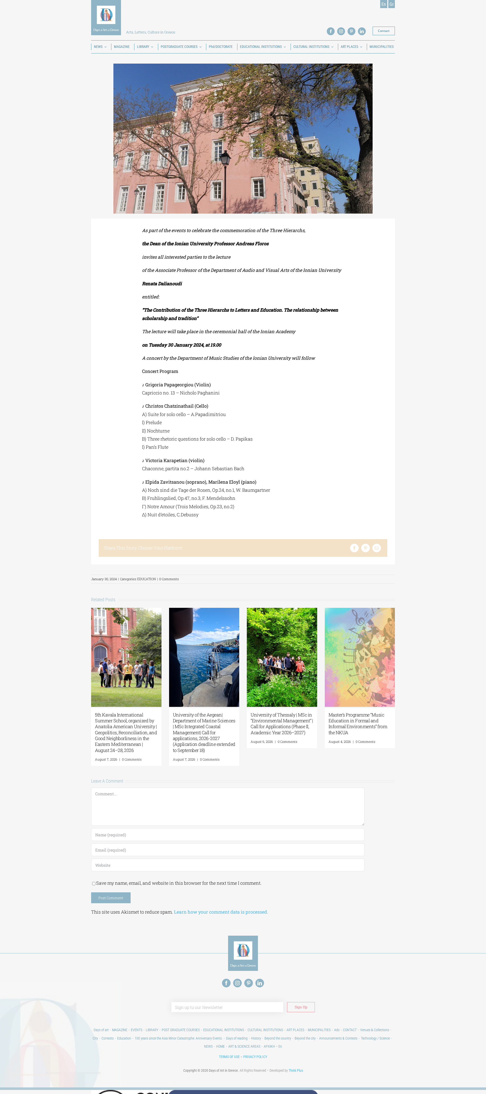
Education (124, 1038)
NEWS (208, 1046)
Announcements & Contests (338, 1038)
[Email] (376, 548)
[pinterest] (351, 31)
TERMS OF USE (229, 1057)
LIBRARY (152, 1030)
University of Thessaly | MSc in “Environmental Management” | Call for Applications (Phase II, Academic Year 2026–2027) (282, 723)
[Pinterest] (365, 548)
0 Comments (169, 579)
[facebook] (331, 31)
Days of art (101, 1030)
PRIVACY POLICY (255, 1057)
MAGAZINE (119, 1030)
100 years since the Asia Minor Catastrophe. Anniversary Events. (178, 1038)
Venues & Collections (374, 1030)
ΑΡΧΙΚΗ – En (273, 1046)
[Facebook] (354, 548)
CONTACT (350, 1030)
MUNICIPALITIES (319, 1030)
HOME (220, 1046)
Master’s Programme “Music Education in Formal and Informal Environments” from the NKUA (358, 723)
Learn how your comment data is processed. (221, 912)
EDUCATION (146, 579)
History (256, 1038)
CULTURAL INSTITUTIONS (265, 1030)
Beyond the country (278, 1038)
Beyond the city (305, 1038)
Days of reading (237, 1038)
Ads (336, 1030)
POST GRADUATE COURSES (181, 1030)
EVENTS (136, 1030)
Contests (108, 1038)
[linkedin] (362, 31)
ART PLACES (295, 1030)
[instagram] (341, 31)
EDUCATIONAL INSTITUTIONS (223, 1030)
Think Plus (296, 1070)
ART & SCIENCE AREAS (244, 1046)
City (95, 1038)
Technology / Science (375, 1038)
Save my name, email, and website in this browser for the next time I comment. (178, 883)
